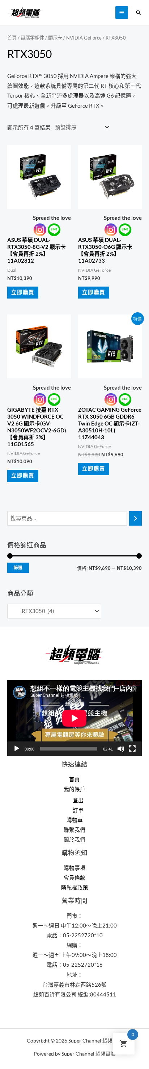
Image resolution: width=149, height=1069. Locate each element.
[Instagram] (40, 229)
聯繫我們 (74, 830)
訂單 (78, 810)
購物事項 (74, 868)
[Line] (54, 229)
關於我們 (74, 839)
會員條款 (74, 878)
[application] (74, 718)
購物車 (75, 820)
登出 (78, 800)
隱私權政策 (74, 887)
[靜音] (120, 748)
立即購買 (22, 292)
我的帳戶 (74, 789)
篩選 (18, 567)
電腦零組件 (32, 38)
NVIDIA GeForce (84, 38)
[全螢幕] (132, 748)
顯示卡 (55, 38)
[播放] (16, 748)
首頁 (12, 38)
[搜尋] (135, 518)
